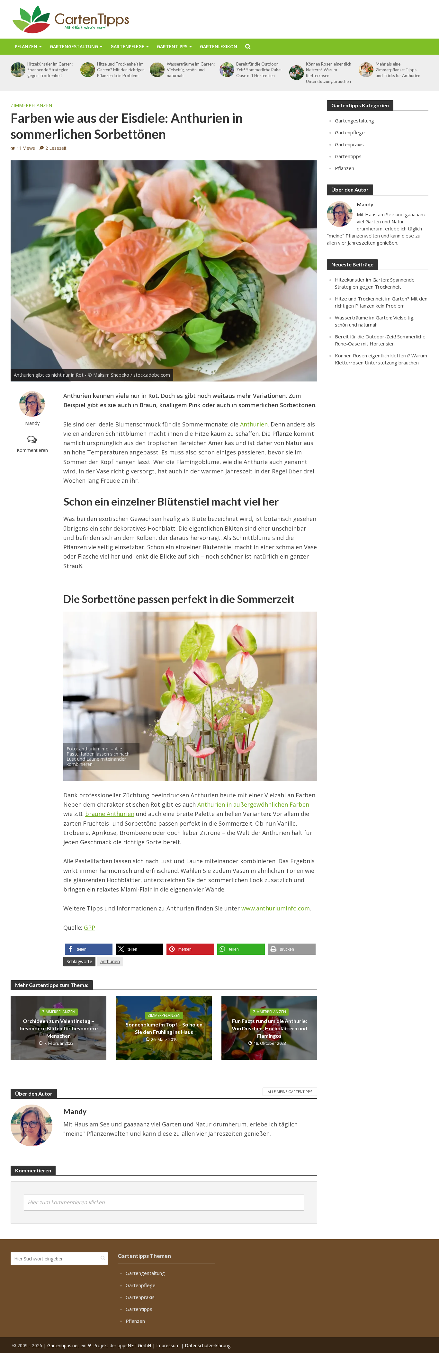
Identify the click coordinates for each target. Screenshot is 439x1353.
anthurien (110, 961)
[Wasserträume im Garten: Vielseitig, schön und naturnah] (156, 69)
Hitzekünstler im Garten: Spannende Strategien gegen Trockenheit (50, 69)
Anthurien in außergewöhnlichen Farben (253, 804)
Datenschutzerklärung (207, 1345)
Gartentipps (172, 46)
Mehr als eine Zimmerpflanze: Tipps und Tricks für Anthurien (398, 69)
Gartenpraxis (349, 144)
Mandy (32, 423)
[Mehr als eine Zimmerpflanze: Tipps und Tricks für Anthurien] (365, 69)
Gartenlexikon (218, 46)
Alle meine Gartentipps (290, 1091)
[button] (88, 949)
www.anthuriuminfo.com (275, 908)
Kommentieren (32, 450)
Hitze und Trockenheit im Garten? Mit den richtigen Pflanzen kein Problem (121, 69)
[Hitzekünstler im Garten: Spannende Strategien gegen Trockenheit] (17, 69)
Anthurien (254, 424)
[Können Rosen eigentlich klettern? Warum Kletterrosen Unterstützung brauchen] (296, 72)
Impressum (168, 1345)
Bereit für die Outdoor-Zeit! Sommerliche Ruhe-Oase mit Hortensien (259, 69)
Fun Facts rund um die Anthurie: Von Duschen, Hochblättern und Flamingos (269, 1028)
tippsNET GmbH (134, 1345)
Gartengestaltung (74, 46)
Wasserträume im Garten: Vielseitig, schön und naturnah (191, 69)
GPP (89, 927)
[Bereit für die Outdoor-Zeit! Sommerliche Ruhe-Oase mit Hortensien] (226, 69)
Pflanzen (26, 46)
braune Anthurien (109, 814)
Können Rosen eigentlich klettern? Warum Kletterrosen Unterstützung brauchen (328, 72)
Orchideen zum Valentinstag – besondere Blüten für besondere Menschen (59, 1028)
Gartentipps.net (63, 1345)
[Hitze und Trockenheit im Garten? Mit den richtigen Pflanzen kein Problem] (87, 69)
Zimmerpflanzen (31, 105)
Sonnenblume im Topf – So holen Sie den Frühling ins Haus (164, 1028)
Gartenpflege (127, 46)
